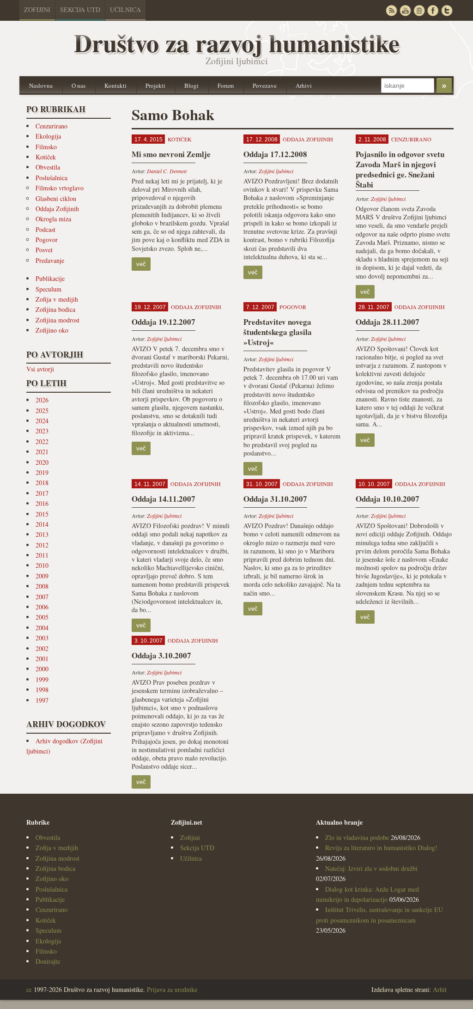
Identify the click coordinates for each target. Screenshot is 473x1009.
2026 (42, 399)
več (141, 264)
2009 (42, 575)
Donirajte (48, 961)
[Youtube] (405, 10)
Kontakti (115, 85)
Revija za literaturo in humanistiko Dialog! (381, 847)
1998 (42, 689)
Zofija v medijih (57, 299)
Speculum (48, 289)
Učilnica (125, 9)
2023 (42, 430)
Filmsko (46, 146)
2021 (42, 451)
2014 (42, 524)
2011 (42, 555)
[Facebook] (433, 10)
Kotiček (46, 156)
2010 (42, 565)
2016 (42, 503)
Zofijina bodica (55, 309)
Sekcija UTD (80, 9)
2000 (42, 668)
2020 (42, 462)
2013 (42, 534)
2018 (42, 482)
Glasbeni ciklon (56, 198)
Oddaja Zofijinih (57, 208)
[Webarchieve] (419, 10)
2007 (42, 596)
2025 (42, 410)
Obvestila (48, 167)
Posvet (44, 249)
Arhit (440, 989)
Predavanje (50, 260)
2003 (42, 637)
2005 (42, 617)
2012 (42, 545)
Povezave (265, 85)
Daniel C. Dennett (167, 171)
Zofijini (37, 9)
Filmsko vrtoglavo (60, 187)
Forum (226, 85)
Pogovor (47, 239)
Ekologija (48, 136)
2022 (42, 441)
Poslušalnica (51, 177)
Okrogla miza (53, 218)
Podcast (45, 229)
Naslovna (41, 85)
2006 (42, 606)
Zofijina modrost (57, 320)
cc (29, 989)
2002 (42, 648)
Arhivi (304, 85)
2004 (42, 627)
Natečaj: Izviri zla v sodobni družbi (371, 868)
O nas (78, 85)
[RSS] (391, 10)
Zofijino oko (52, 330)
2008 (42, 586)
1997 (42, 700)
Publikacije (50, 278)
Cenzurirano (51, 126)
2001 (42, 658)
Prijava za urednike (172, 989)
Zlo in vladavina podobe (357, 837)
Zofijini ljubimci (276, 171)
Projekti (155, 85)
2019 (42, 472)
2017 (42, 493)
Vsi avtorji (40, 369)
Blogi (191, 85)
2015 (42, 514)
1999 (42, 679)
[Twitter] (447, 10)
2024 (42, 420)
